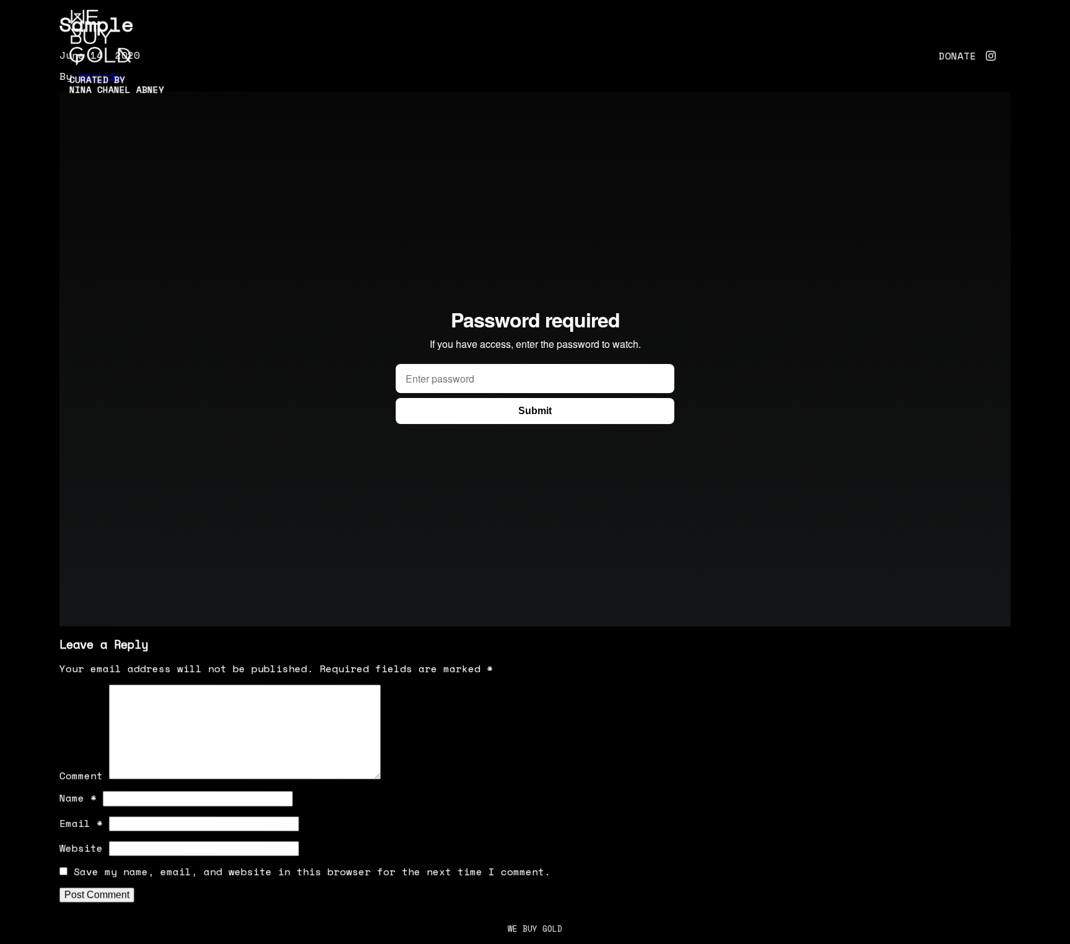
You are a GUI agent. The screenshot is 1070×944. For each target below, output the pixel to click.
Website (81, 848)
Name (78, 797)
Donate (957, 55)
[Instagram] (991, 56)
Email (81, 823)
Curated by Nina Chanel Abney (116, 84)
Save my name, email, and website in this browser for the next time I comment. (312, 871)
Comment (81, 775)
